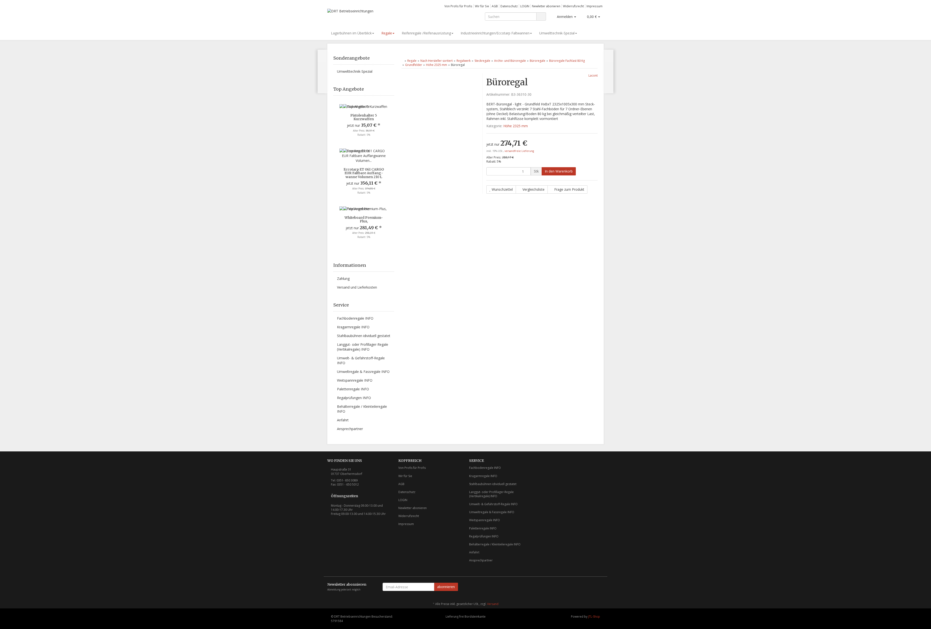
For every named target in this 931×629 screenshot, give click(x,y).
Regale (386, 33)
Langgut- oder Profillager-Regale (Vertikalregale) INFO (362, 347)
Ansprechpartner (350, 428)
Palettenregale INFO (353, 389)
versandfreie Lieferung (519, 151)
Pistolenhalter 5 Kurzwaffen (363, 117)
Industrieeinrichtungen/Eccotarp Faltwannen (495, 33)
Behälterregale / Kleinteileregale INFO (362, 409)
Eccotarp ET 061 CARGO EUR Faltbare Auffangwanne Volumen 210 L (364, 173)
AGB (495, 6)
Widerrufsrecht (573, 6)
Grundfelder (413, 65)
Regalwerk (464, 61)
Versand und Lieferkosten (357, 287)
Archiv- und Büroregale (510, 61)
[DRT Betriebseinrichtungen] (371, 14)
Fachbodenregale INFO (355, 318)
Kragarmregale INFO (353, 327)
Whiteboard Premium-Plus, (364, 219)
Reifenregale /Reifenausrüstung (426, 33)
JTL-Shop (594, 616)
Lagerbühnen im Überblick (351, 33)
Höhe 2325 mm (436, 65)
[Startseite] (402, 61)
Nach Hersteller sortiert (436, 61)
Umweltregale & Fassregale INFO (363, 371)
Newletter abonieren (546, 6)
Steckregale (482, 61)
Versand (492, 604)
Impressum (594, 6)
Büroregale (537, 61)
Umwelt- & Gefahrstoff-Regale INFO (361, 360)
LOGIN (524, 6)
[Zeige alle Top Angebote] (392, 89)
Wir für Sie (482, 6)
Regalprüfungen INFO (354, 397)
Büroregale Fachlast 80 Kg (567, 61)
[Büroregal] (608, 71)
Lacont (593, 75)
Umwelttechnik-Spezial (557, 33)
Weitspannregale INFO (354, 380)
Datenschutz (509, 6)
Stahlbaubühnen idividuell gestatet (363, 335)
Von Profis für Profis (458, 6)
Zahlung (343, 278)
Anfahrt (343, 420)
